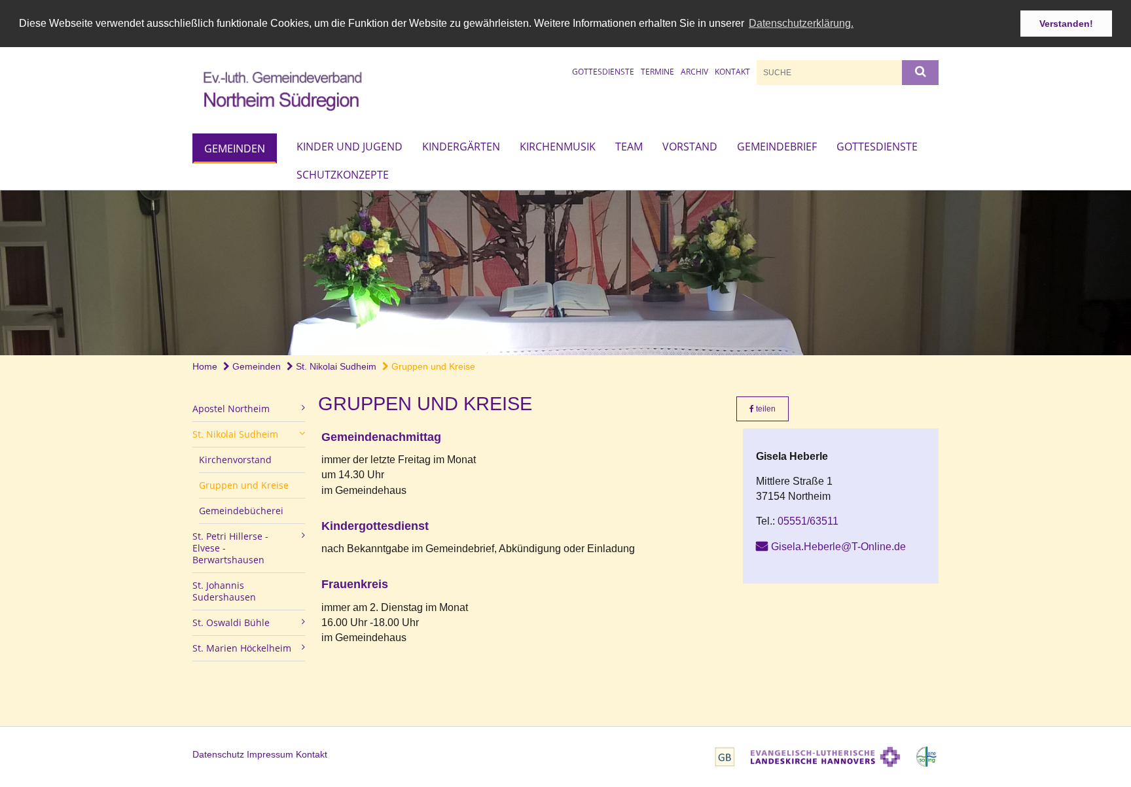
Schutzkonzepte (342, 174)
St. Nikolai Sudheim (334, 366)
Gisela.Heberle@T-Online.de (838, 546)
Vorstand (689, 146)
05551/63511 (808, 521)
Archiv (694, 71)
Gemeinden (234, 148)
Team (629, 146)
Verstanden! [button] (1066, 23)
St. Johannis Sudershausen (224, 591)
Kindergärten (461, 146)
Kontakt (732, 71)
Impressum (270, 754)
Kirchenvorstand (235, 459)
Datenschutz (218, 754)
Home (204, 366)
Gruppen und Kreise (432, 366)
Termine (657, 71)
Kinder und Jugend (349, 146)
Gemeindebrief (777, 146)
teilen (765, 408)
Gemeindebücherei (241, 510)
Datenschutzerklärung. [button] (801, 23)
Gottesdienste (603, 71)
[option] (565, 272)
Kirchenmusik (558, 146)
